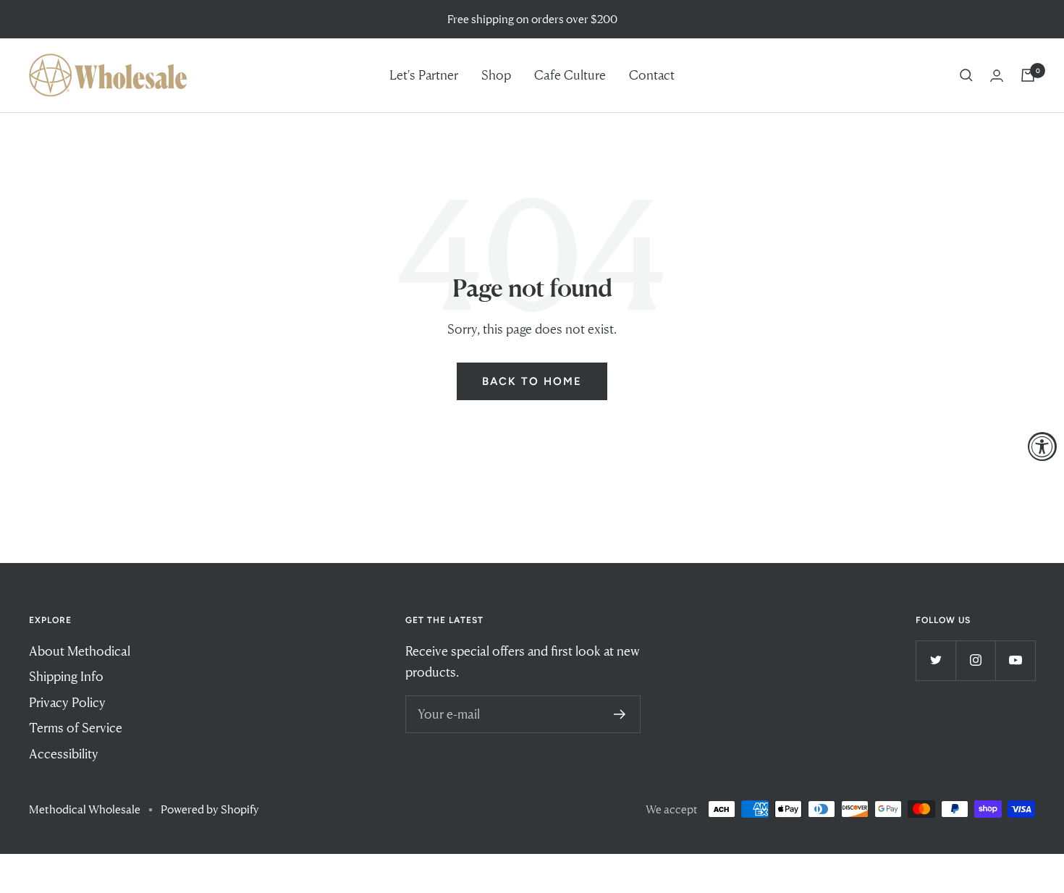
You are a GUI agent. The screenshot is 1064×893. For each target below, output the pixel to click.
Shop (496, 74)
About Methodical (79, 651)
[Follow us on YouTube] (1015, 660)
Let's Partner (423, 74)
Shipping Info (66, 676)
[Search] (966, 75)
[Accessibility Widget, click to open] (1042, 446)
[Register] (620, 714)
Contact (652, 74)
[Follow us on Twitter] (935, 660)
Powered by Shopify (210, 809)
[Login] (996, 75)
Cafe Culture (570, 74)
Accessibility (63, 753)
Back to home (532, 381)
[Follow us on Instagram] (975, 660)
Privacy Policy (67, 702)
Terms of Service (75, 727)
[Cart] (1028, 75)
